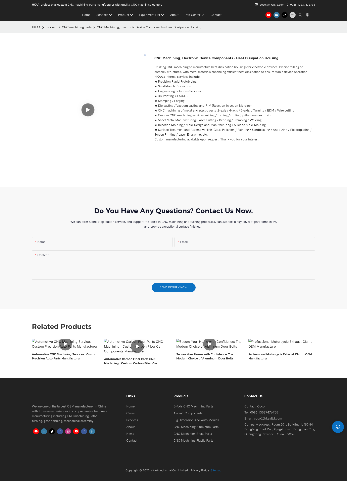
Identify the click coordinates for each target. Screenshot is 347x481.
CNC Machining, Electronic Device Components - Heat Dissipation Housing (149, 27)
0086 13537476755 (302, 4)
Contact (131, 440)
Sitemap (215, 470)
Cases (130, 413)
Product (51, 27)
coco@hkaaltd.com (272, 4)
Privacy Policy (200, 470)
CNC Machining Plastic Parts (193, 440)
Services (132, 420)
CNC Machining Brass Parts (193, 434)
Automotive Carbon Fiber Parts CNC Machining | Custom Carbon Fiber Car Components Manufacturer (130, 361)
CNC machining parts (77, 27)
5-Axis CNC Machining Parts (193, 406)
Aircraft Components (188, 413)
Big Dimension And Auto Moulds (196, 420)
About (130, 427)
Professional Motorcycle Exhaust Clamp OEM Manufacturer (280, 356)
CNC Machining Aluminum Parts (196, 427)
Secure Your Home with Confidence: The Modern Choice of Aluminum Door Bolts (204, 356)
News (130, 434)
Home (130, 406)
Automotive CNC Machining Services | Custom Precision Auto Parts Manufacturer (65, 356)
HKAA (36, 27)
